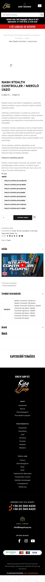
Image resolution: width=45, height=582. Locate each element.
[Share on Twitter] (10, 236)
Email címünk (22, 524)
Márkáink (22, 448)
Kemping (22, 438)
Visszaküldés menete (22, 477)
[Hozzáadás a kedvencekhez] (34, 217)
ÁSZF (23, 470)
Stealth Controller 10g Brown (25, 301)
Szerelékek (25, 231)
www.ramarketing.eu (31, 573)
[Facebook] (19, 541)
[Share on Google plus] (16, 236)
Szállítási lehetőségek (22, 480)
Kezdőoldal (23, 405)
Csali (22, 434)
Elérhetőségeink (22, 412)
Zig (16, 233)
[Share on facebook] (8, 236)
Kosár (22, 467)
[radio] (15, 180)
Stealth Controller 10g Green (24, 303)
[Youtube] (33, 541)
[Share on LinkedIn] (12, 236)
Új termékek (33, 231)
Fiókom (22, 460)
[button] (39, 5)
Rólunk (22, 409)
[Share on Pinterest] (19, 236)
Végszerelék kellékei (8, 233)
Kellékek (22, 444)
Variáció (4, 177)
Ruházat (22, 441)
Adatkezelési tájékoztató (23, 473)
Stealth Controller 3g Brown (24, 306)
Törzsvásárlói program (22, 415)
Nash (9, 240)
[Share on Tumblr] (14, 236)
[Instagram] (26, 541)
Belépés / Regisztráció (24, 7)
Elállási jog (22, 487)
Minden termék (16, 231)
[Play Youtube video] (22, 265)
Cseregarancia (22, 483)
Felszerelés (22, 428)
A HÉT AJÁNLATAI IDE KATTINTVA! (22, 26)
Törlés (5, 173)
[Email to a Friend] (22, 236)
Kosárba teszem (22, 217)
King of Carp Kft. (22, 376)
